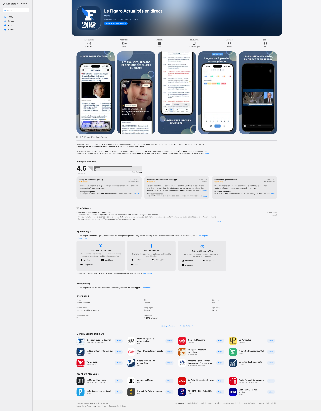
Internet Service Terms (83, 406)
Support (124, 406)
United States (179, 403)
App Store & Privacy (100, 406)
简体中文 (218, 403)
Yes (77, 318)
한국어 (238, 403)
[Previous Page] (74, 93)
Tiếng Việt (260, 403)
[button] (16, 17)
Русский (209, 403)
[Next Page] (279, 93)
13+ (213, 310)
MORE (137, 194)
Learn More (147, 273)
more (207, 153)
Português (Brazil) (249, 403)
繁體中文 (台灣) (271, 403)
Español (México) (192, 403)
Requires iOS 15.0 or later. (86, 310)
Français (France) (228, 403)
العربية (202, 403)
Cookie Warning (114, 406)
